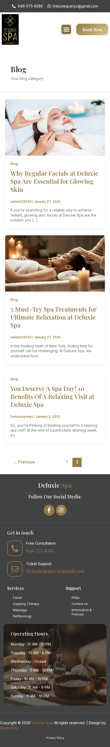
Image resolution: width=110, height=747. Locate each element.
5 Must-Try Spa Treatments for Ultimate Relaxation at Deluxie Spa (53, 317)
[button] (66, 29)
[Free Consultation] (15, 548)
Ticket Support (38, 564)
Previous (24, 462)
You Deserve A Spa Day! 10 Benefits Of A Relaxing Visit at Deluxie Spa (52, 396)
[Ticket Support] (15, 569)
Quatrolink (8, 728)
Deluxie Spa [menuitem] (41, 723)
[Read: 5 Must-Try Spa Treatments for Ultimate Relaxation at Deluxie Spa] (55, 263)
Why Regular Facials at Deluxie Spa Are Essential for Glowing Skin (54, 181)
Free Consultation (41, 543)
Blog (14, 164)
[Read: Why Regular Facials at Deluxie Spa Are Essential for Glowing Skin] (55, 127)
